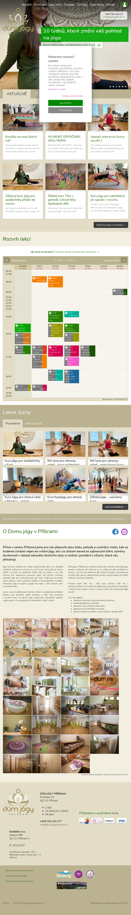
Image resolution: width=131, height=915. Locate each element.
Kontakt (110, 5)
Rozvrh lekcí (40, 5)
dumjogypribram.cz (33, 903)
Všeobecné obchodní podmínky (19, 881)
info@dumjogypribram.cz (114, 17)
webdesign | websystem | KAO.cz (109, 903)
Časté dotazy (96, 5)
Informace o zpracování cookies (19, 870)
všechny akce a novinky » (111, 225)
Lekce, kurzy (55, 5)
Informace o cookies (57, 89)
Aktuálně (26, 5)
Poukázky (69, 5)
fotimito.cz (123, 774)
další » (115, 507)
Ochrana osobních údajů (15, 876)
